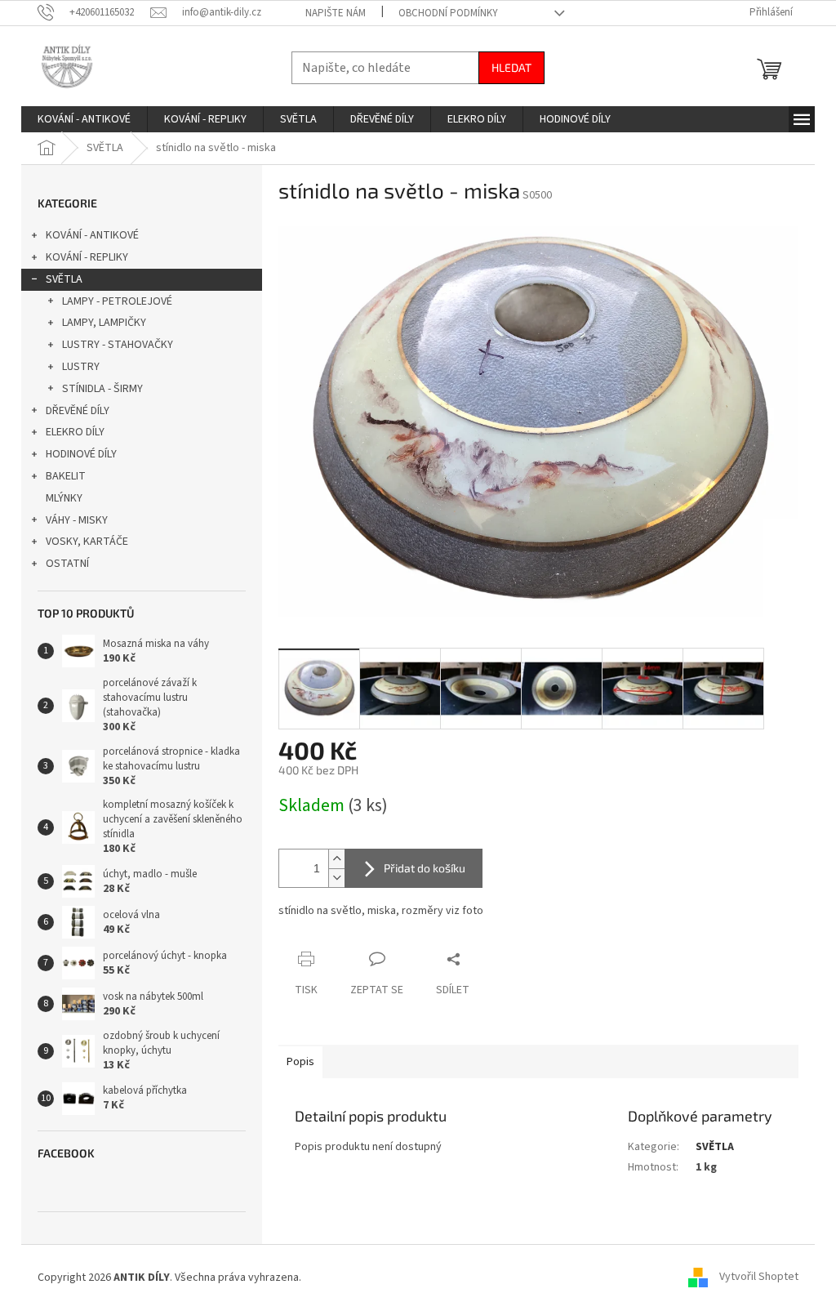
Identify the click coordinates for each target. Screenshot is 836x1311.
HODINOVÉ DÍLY (81, 454)
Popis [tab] (300, 1062)
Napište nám (335, 13)
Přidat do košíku (424, 868)
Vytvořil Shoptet (758, 1277)
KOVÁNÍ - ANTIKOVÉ (92, 235)
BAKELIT (66, 476)
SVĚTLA (64, 279)
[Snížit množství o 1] (336, 877)
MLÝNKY (64, 498)
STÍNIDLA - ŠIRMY (102, 389)
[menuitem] (84, 119)
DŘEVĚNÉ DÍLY (77, 411)
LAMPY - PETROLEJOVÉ (117, 301)
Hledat (511, 67)
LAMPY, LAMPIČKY (104, 322)
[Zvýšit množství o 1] (336, 858)
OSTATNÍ (67, 563)
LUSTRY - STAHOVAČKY (117, 345)
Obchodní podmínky (448, 13)
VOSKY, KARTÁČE (87, 541)
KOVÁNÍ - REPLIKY (87, 257)
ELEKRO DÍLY (75, 432)
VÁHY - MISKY (77, 520)
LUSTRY (81, 367)
